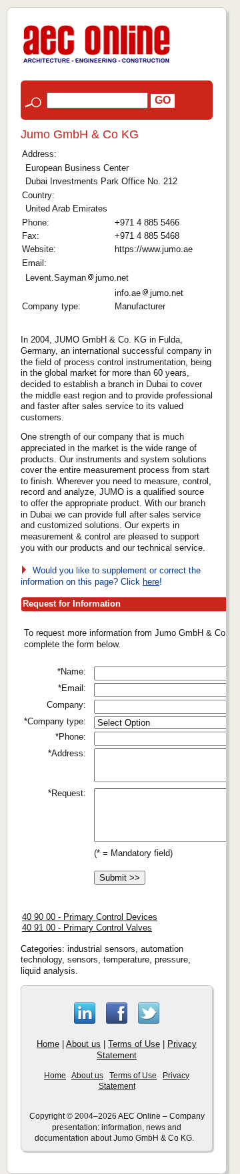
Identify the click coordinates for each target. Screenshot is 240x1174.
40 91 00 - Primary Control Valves (87, 928)
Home (48, 1044)
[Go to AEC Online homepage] (96, 63)
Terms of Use (134, 1044)
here (151, 582)
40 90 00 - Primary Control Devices (89, 917)
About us (83, 1044)
